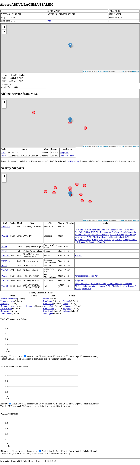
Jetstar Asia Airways (100, 234)
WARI (4, 265)
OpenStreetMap (102, 71)
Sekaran (66, 311)
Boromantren (48, 308)
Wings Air (64, 152)
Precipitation (47, 356)
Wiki (49, 21)
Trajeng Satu (48, 306)
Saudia (119, 237)
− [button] (4, 31)
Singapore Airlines (83, 239)
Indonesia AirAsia (82, 234)
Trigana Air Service (87, 242)
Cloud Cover (17, 356)
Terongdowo (5, 313)
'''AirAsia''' (79, 230)
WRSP (4, 246)
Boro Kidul (48, 311)
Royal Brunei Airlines (105, 237)
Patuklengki (68, 306)
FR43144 (5, 251)
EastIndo (115, 232)
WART (4, 276)
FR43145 (5, 226)
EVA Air (95, 232)
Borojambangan (7, 306)
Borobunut (47, 301)
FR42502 (5, 280)
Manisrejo (4, 303)
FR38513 (5, 261)
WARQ (4, 286)
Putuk (65, 303)
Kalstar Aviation (117, 234)
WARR (4, 236)
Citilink (72, 156)
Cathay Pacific (116, 230)
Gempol (66, 301)
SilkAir (126, 237)
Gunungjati (48, 313)
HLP (3, 156)
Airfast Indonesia (92, 230)
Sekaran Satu (6, 308)
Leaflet (85, 71)
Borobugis (4, 311)
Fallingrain (135, 71)
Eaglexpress (105, 232)
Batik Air (64, 156)
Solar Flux (60, 356)
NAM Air (91, 237)
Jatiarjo (46, 299)
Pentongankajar (7, 301)
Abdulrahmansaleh (8, 299)
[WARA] (70, 45)
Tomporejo (30, 306)
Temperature (32, 356)
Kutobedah (48, 303)
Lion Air (128, 234)
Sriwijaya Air (97, 239)
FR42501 (5, 255)
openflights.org (72, 161)
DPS (3, 152)
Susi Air (107, 239)
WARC (4, 270)
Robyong (67, 308)
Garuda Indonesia (128, 232)
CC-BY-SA (120, 71)
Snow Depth (74, 356)
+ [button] (4, 27)
